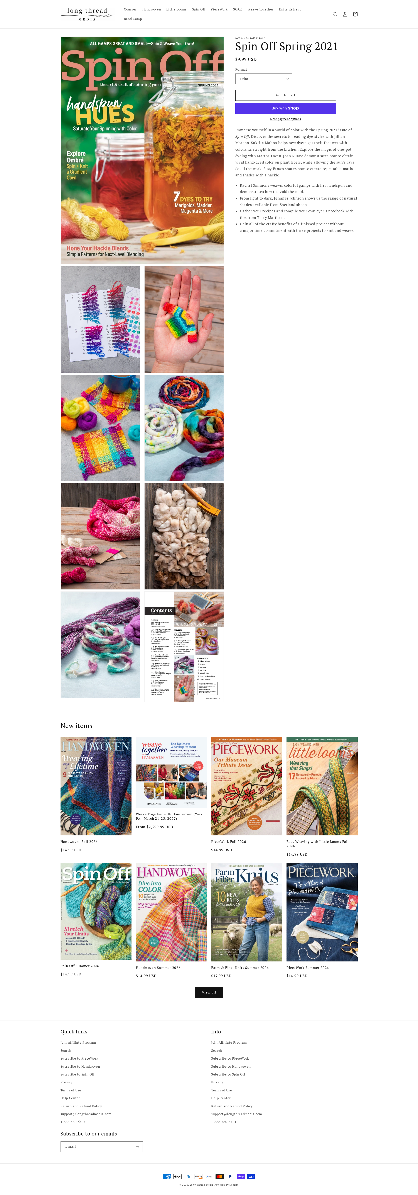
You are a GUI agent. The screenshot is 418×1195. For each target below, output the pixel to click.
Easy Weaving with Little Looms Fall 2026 (318, 843)
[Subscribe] (137, 1146)
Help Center (70, 1098)
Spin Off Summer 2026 (80, 966)
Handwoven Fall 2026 (79, 841)
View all (209, 992)
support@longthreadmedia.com (86, 1114)
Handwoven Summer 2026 (158, 967)
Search (66, 1050)
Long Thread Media (202, 1184)
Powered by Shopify (226, 1184)
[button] (335, 14)
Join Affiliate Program (78, 1042)
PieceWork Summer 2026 (308, 967)
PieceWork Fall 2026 (228, 841)
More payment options (285, 119)
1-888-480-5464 (73, 1122)
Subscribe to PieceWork (79, 1058)
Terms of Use (71, 1090)
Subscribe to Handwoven (80, 1066)
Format (241, 69)
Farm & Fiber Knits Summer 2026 (240, 967)
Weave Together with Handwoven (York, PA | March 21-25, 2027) (170, 816)
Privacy (66, 1082)
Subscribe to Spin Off (77, 1074)
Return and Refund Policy (81, 1106)
